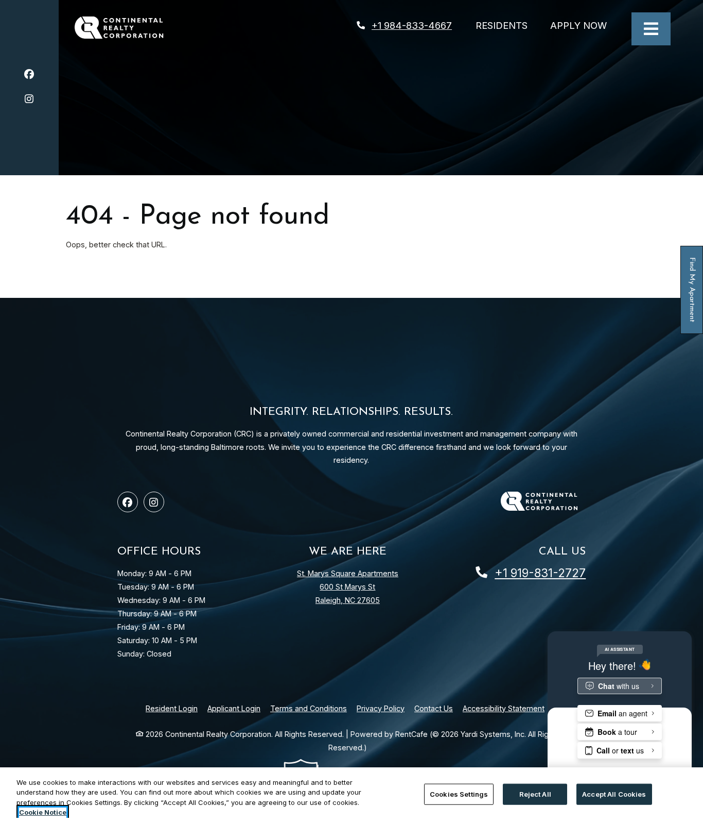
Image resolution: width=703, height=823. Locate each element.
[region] (351, 795)
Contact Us (433, 708)
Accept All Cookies (614, 794)
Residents (507, 25)
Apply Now (584, 25)
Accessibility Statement (503, 708)
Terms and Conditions (308, 708)
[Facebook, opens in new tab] (29, 75)
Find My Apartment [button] (692, 295)
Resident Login (172, 708)
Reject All (535, 794)
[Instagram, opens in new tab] (29, 100)
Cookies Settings (459, 794)
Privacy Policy (381, 708)
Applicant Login (233, 708)
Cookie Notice (42, 812)
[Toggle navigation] (651, 28)
